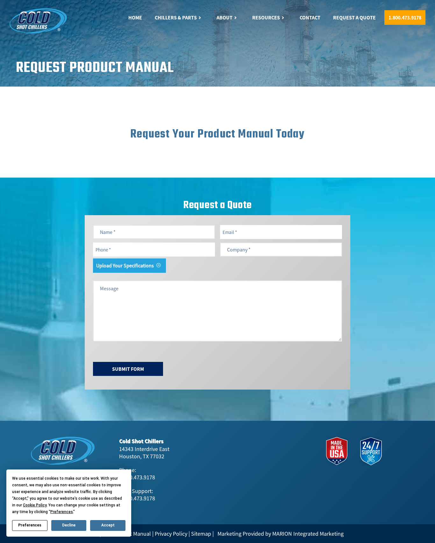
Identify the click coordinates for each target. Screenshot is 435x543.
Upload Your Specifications (125, 265)
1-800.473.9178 (137, 477)
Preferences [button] (61, 512)
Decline (68, 525)
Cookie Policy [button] (34, 505)
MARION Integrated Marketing (308, 533)
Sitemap (201, 533)
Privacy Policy (171, 533)
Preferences (29, 525)
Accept (108, 525)
